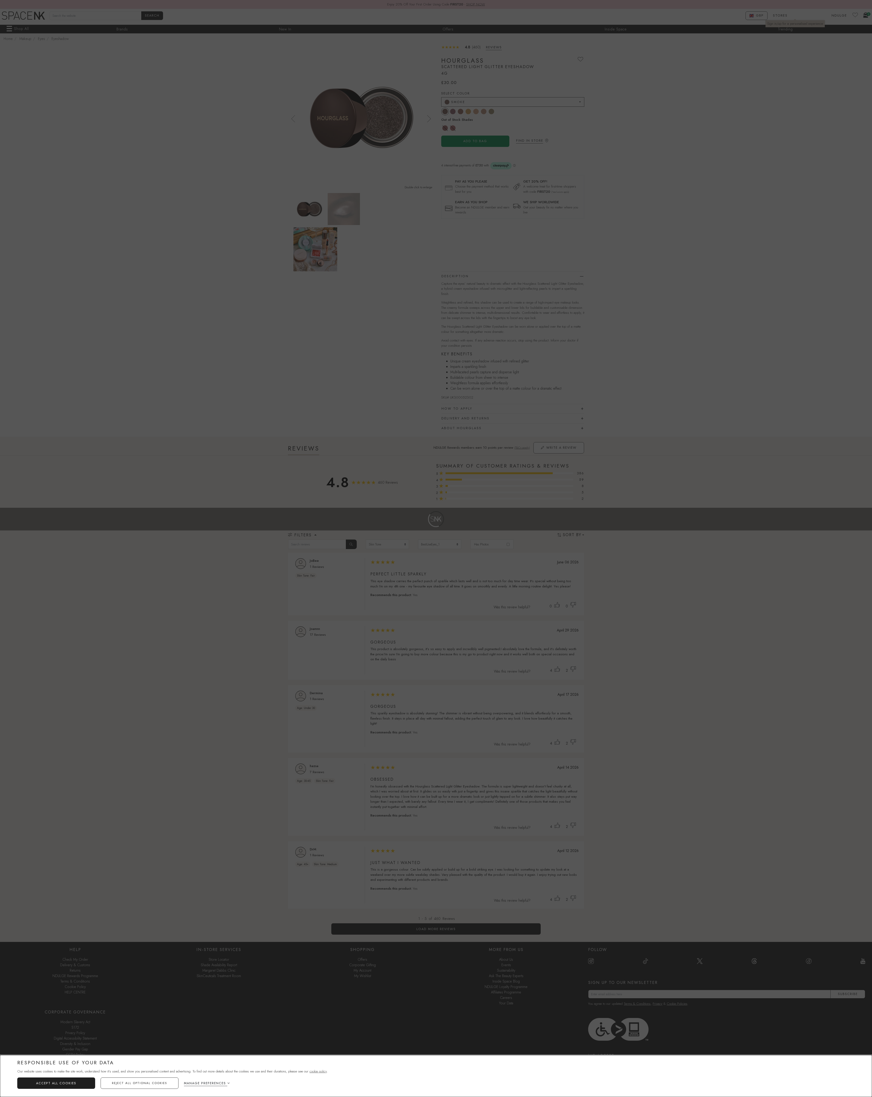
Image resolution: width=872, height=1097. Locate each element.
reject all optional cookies (139, 1083)
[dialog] (436, 1076)
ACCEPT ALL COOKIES (56, 1083)
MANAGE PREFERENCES (205, 1083)
